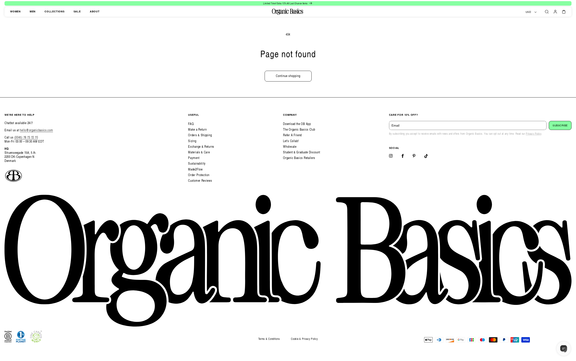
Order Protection (198, 175)
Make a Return (197, 129)
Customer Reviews (200, 180)
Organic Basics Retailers (299, 158)
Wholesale (289, 146)
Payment (193, 158)
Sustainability (197, 163)
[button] (547, 12)
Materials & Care (199, 152)
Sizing (192, 141)
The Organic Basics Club (299, 129)
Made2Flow (195, 169)
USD (528, 12)
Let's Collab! (291, 141)
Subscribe (560, 125)
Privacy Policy (533, 134)
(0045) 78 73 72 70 (26, 137)
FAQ (191, 124)
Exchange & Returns (201, 146)
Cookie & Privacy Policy (304, 339)
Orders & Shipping (200, 135)
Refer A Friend (292, 135)
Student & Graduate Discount (301, 152)
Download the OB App (297, 124)
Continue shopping (288, 76)
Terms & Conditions (269, 339)
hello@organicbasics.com (36, 130)
